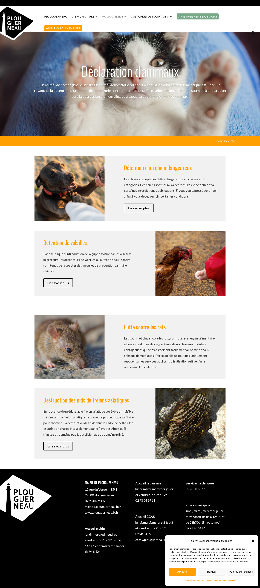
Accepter (182, 571)
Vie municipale (83, 16)
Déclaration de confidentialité (221, 580)
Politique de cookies (196, 580)
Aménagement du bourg (197, 16)
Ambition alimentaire (63, 28)
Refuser (211, 571)
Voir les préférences (241, 571)
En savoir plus (139, 208)
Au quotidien (112, 16)
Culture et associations (150, 16)
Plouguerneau (55, 16)
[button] (253, 541)
